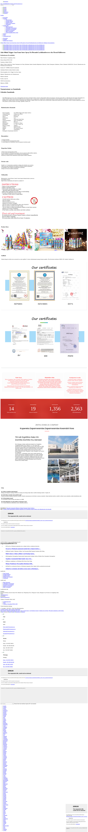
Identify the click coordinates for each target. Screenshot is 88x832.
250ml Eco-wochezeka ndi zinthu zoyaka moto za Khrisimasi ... (22, 568)
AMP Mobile (17, 609)
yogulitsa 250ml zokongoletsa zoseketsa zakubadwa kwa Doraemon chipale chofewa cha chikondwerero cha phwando (27, 509)
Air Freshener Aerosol (33, 610)
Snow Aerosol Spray (25, 610)
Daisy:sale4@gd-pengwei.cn (9, 627)
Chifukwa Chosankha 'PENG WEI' (10, 604)
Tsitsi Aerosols (9, 19)
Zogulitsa (5, 18)
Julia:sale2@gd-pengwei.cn (8, 631)
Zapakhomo (8, 24)
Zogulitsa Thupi (9, 22)
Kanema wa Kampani (10, 30)
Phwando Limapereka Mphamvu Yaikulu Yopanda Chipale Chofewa (20, 508)
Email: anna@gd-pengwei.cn (16, 3)
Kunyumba (5, 17)
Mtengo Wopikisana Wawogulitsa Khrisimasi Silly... (19, 563)
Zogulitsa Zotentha (4, 609)
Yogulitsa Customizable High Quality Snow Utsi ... (19, 558)
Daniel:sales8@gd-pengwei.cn (9, 629)
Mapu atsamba (12, 609)
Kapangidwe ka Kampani (11, 29)
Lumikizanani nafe (7, 36)
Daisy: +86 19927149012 (8, 660)
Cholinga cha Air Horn (43, 610)
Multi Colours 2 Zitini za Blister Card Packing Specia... (20, 553)
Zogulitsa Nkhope (9, 21)
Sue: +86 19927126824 (8, 666)
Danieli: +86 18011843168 (8, 662)
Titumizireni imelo (4, 86)
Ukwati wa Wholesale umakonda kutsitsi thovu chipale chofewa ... (23, 548)
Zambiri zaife (6, 25)
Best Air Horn (3, 610)
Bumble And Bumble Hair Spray (13, 610)
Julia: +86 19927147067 (8, 664)
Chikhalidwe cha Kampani (11, 28)
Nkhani (4, 33)
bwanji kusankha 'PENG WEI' (12, 32)
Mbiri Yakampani (9, 26)
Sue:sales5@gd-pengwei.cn (8, 633)
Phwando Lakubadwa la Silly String (56, 610)
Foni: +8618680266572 (5, 3)
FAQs (4, 35)
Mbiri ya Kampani (9, 31)
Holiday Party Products (10, 23)
